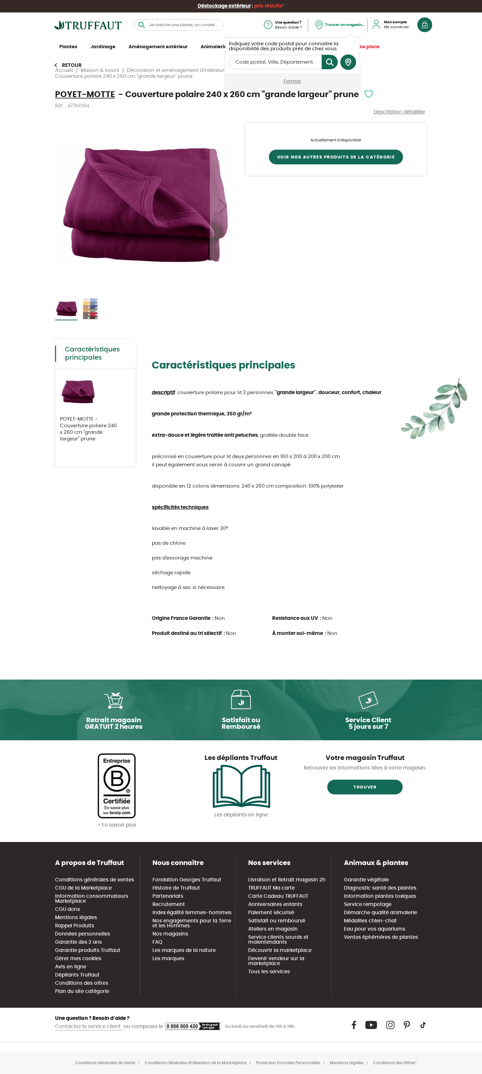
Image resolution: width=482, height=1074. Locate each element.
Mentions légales (76, 917)
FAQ (157, 942)
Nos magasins (170, 934)
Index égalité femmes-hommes (191, 912)
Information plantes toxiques (380, 896)
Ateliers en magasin (273, 929)
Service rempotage (368, 904)
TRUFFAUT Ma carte (271, 888)
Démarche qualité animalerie (380, 912)
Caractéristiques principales (92, 353)
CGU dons (67, 909)
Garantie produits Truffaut (87, 950)
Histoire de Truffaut (176, 888)
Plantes (68, 47)
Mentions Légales (346, 1063)
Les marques (168, 958)
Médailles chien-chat (370, 920)
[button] (223, 206)
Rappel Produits (74, 925)
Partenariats (167, 896)
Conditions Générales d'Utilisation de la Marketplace (195, 1063)
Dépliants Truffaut (77, 975)
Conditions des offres (81, 983)
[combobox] (179, 25)
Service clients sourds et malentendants (278, 940)
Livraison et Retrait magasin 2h (287, 879)
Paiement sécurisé (271, 912)
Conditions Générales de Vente (105, 1063)
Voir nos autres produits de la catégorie (336, 157)
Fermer (292, 81)
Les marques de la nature (184, 950)
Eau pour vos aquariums (374, 929)
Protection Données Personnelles (288, 1063)
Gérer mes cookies (78, 958)
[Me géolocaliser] (348, 62)
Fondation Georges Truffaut (186, 879)
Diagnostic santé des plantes (380, 888)
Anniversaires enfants (275, 904)
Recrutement (168, 904)
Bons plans (367, 47)
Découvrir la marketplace (279, 950)
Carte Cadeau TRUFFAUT (278, 896)
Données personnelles (82, 934)
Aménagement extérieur (158, 47)
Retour (72, 65)
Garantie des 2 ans (78, 942)
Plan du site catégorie (82, 991)
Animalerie (214, 47)
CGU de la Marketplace (83, 888)
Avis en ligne (70, 966)
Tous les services (269, 971)
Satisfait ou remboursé (276, 920)
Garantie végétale (366, 879)
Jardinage (102, 47)
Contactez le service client (88, 1026)
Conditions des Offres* (395, 1063)
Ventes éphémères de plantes (381, 937)
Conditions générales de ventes (94, 879)
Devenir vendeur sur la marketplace (276, 961)
